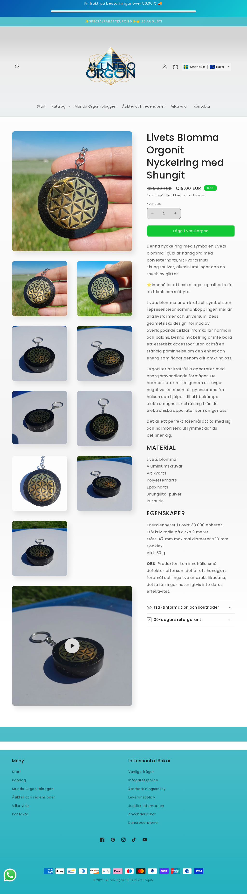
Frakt (170, 195)
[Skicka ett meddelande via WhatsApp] (10, 875)
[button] (17, 67)
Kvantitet (154, 203)
